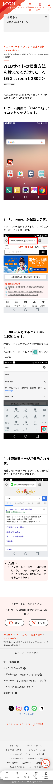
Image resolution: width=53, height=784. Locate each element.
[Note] (41, 709)
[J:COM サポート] (8, 5)
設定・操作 (38, 46)
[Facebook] (26, 709)
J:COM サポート (12, 46)
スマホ (26, 46)
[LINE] (34, 709)
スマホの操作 (10, 50)
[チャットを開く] (45, 763)
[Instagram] (18, 709)
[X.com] (11, 709)
